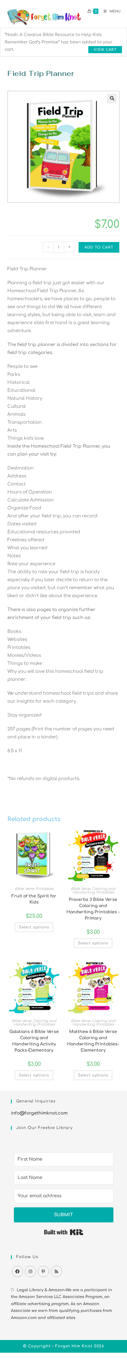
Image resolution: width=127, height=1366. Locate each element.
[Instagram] (30, 1271)
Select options (34, 927)
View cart (105, 50)
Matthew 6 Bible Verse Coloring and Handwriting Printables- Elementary (93, 1040)
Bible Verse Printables (34, 889)
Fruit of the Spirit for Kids (34, 899)
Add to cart (98, 247)
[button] (112, 98)
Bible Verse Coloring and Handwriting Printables (93, 890)
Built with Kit (63, 1232)
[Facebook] (17, 1271)
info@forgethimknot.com (39, 1113)
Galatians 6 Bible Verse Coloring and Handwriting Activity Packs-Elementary (34, 1040)
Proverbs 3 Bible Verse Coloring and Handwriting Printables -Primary (93, 908)
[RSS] (56, 1271)
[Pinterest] (43, 1271)
